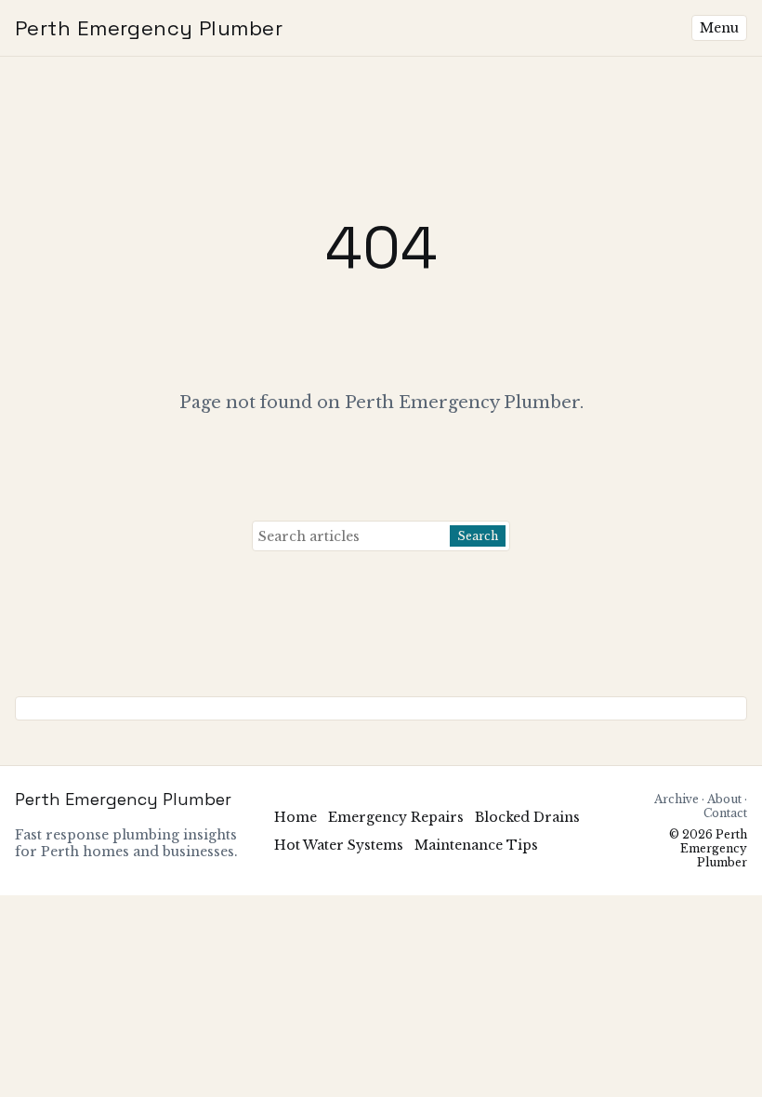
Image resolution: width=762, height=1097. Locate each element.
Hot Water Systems (338, 845)
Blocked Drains (527, 817)
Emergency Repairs (396, 817)
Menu (719, 28)
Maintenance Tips (476, 845)
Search (477, 536)
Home (295, 817)
